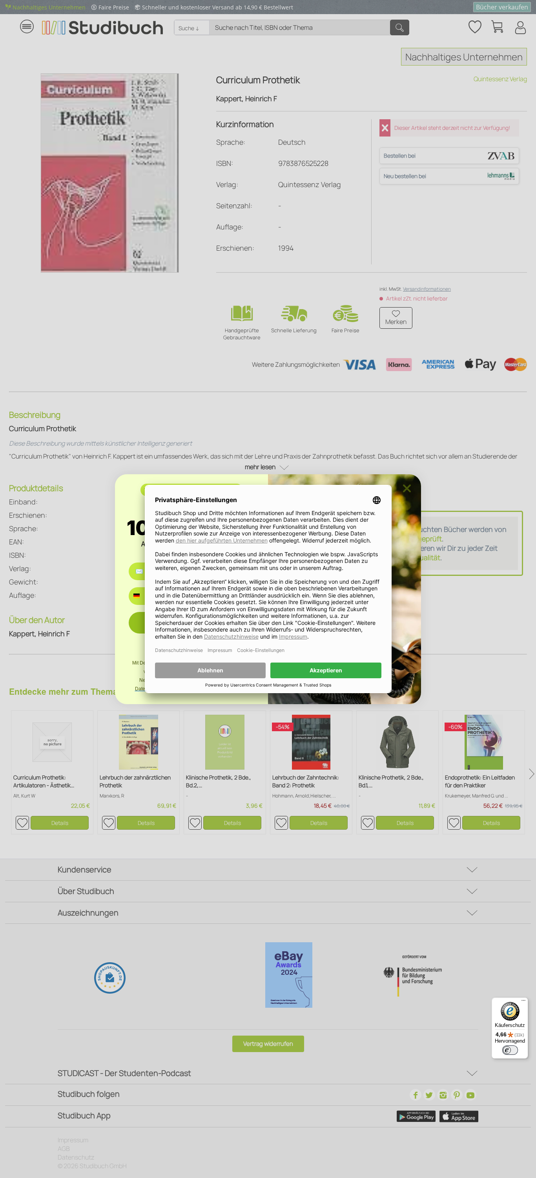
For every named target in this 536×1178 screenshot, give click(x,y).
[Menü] (523, 1002)
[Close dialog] (407, 488)
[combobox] (142, 596)
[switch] (510, 1050)
